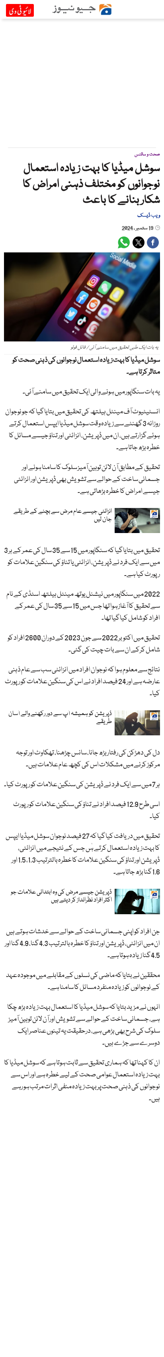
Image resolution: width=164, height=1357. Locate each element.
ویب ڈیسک (148, 215)
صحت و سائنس (147, 154)
